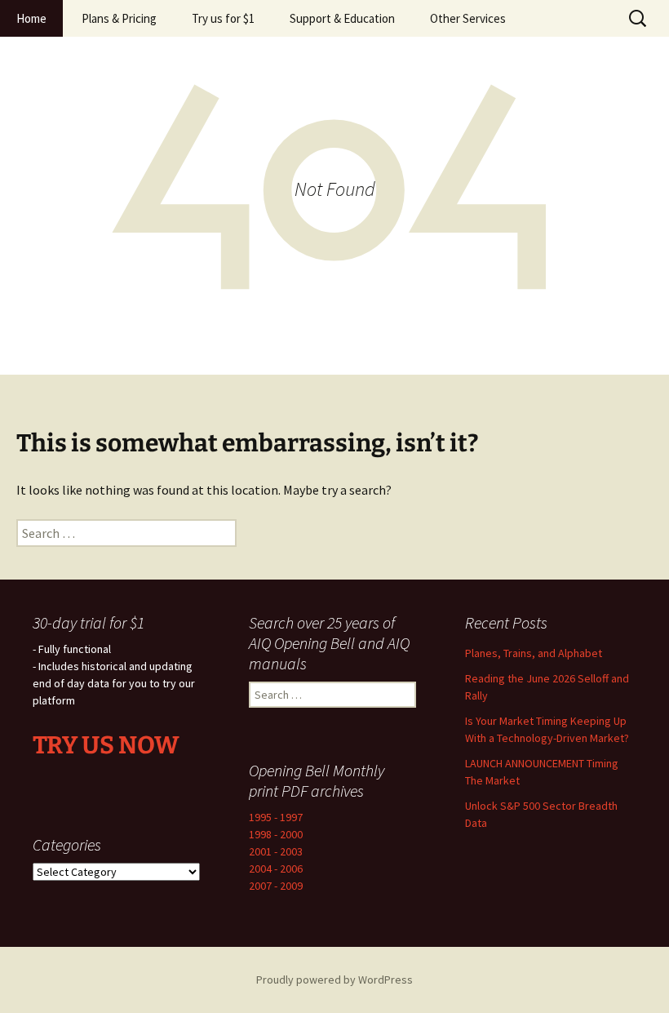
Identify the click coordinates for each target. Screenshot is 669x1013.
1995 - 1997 (276, 817)
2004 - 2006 (276, 868)
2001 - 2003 (276, 851)
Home (31, 18)
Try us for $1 (223, 18)
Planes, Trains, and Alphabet (533, 653)
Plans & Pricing (119, 18)
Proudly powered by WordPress (334, 979)
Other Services (468, 18)
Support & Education (342, 18)
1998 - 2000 (276, 834)
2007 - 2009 (276, 885)
